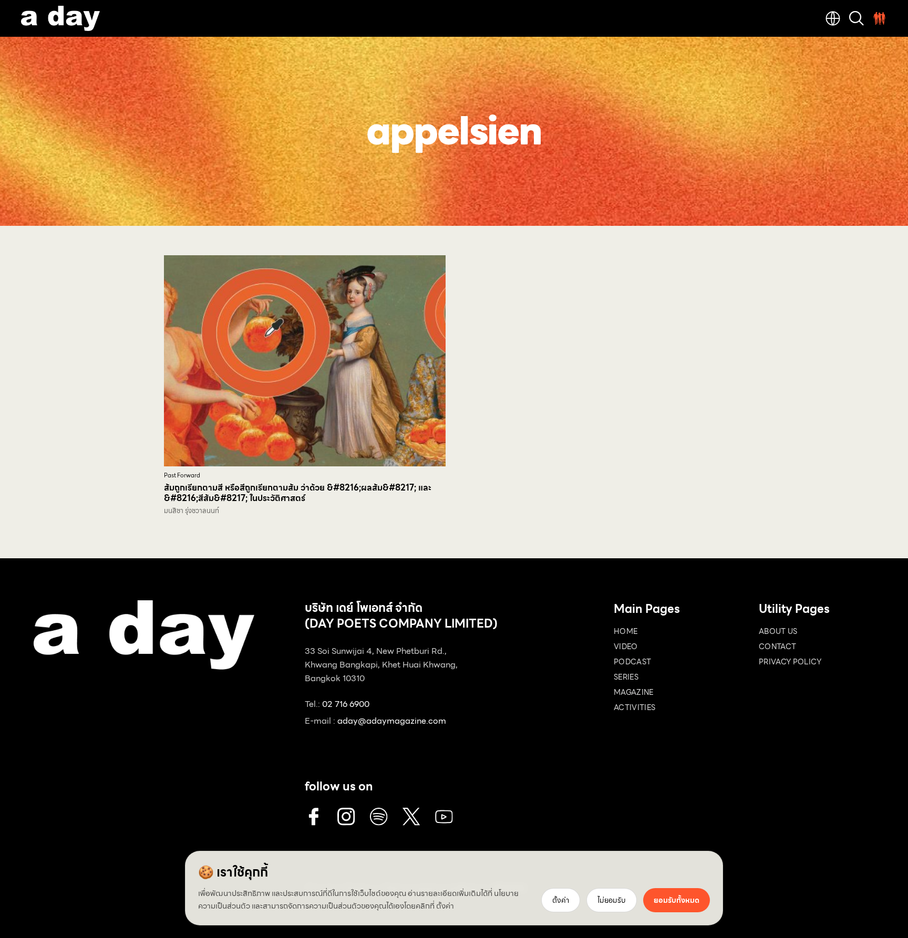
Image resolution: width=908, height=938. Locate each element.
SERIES (626, 677)
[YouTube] (444, 817)
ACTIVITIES (635, 707)
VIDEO (626, 646)
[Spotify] (379, 817)
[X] (411, 817)
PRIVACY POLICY (790, 662)
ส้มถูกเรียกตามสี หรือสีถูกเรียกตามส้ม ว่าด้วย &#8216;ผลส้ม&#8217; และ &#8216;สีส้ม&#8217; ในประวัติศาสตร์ (297, 493)
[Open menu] (879, 18)
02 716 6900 (345, 704)
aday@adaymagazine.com (391, 720)
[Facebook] (314, 817)
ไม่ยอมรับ (611, 900)
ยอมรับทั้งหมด (676, 900)
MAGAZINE (634, 692)
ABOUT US (778, 631)
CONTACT (777, 646)
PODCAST (632, 662)
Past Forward (182, 475)
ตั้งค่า (445, 906)
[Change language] (833, 18)
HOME (625, 631)
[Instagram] (346, 817)
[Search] (856, 18)
